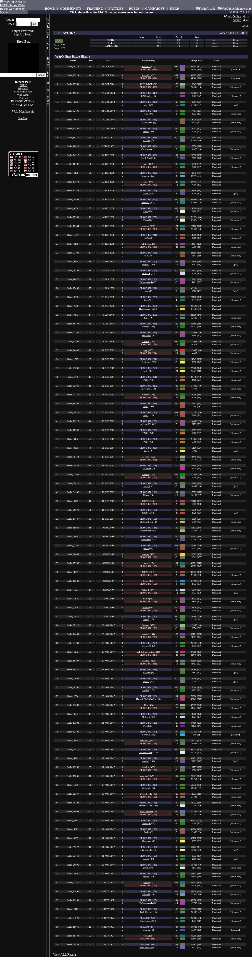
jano (147, 291)
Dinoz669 (146, 336)
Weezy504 (146, 788)
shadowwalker (145, 752)
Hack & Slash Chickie (146, 652)
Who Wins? (23, 94)
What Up (23, 97)
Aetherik (145, 590)
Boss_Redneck (146, 812)
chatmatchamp (146, 522)
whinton (146, 930)
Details (215, 40)
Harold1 (145, 327)
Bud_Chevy (145, 912)
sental (146, 548)
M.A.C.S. (146, 273)
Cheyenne (145, 389)
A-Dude (146, 140)
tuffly (146, 451)
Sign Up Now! (23, 34)
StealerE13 (147, 646)
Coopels (145, 457)
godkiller (147, 868)
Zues (145, 211)
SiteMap (23, 118)
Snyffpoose (145, 921)
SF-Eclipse (147, 244)
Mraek (145, 194)
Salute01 (146, 894)
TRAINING (95, 8)
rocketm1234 (147, 424)
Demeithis (146, 823)
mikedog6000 (146, 850)
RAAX (147, 238)
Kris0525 (146, 735)
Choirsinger (146, 149)
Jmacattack (146, 540)
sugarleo (145, 554)
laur (145, 105)
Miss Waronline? (23, 91)
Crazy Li (145, 176)
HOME (50, 8)
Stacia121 (146, 66)
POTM (23, 85)
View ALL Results (64, 954)
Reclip (147, 832)
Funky (145, 371)
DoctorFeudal (146, 794)
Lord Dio (145, 158)
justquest (145, 202)
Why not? (23, 88)
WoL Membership (23, 111)
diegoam (147, 673)
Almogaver (147, 841)
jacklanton (146, 469)
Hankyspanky (145, 309)
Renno (145, 581)
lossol (146, 350)
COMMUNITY (70, 8)
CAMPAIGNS (155, 8)
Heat (146, 705)
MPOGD (17, 104)
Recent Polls (23, 82)
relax (146, 114)
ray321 (147, 486)
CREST (145, 501)
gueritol (145, 265)
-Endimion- (146, 362)
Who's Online (232, 16)
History (236, 40)
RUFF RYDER (146, 84)
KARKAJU (146, 96)
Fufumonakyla (146, 282)
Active (237, 20)
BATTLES (115, 8)
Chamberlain (147, 123)
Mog (145, 726)
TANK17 (147, 380)
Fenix (146, 318)
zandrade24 (145, 741)
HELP (174, 8)
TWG (31, 104)
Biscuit (146, 599)
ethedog (145, 661)
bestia (145, 563)
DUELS (134, 8)
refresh (245, 26)
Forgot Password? (23, 31)
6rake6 (146, 131)
